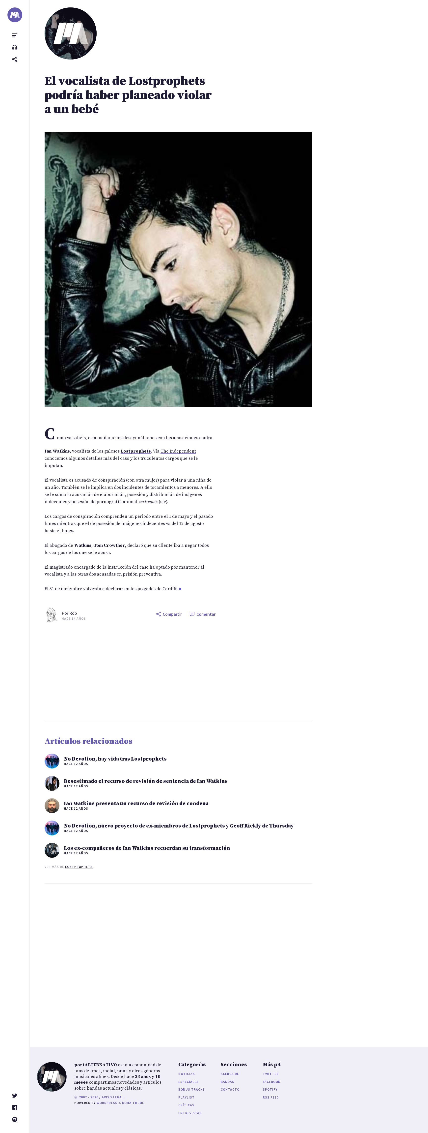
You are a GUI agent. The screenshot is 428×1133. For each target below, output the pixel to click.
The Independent (178, 451)
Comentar (205, 614)
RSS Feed (271, 1097)
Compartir (172, 614)
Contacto (230, 1089)
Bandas (227, 1082)
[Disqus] (130, 960)
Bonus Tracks (191, 1089)
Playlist (186, 1097)
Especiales (188, 1082)
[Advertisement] (193, 672)
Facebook (271, 1082)
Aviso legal (113, 1097)
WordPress (107, 1103)
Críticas (186, 1105)
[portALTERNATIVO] (14, 14)
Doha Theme (133, 1103)
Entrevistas (190, 1113)
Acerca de (230, 1074)
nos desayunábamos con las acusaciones (156, 438)
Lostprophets (79, 867)
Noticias (186, 1074)
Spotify (270, 1089)
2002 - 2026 (88, 1097)
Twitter (271, 1074)
